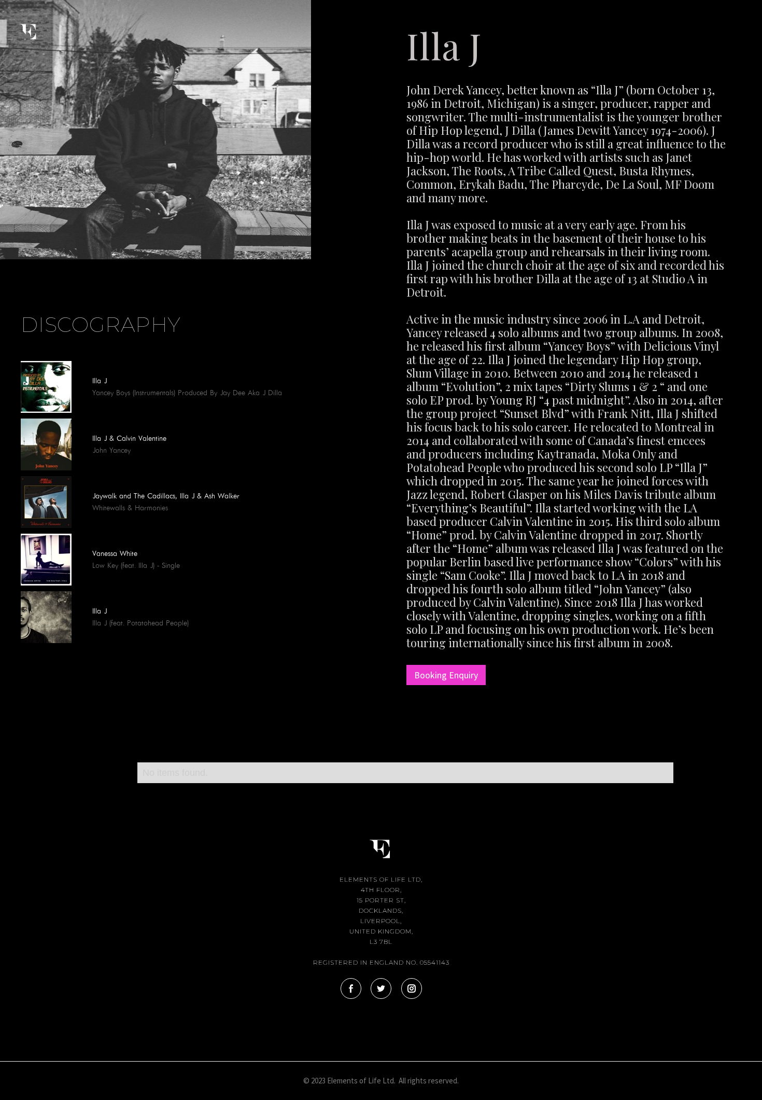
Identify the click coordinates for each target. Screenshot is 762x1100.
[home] (36, 25)
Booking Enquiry (446, 675)
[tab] (20, 281)
